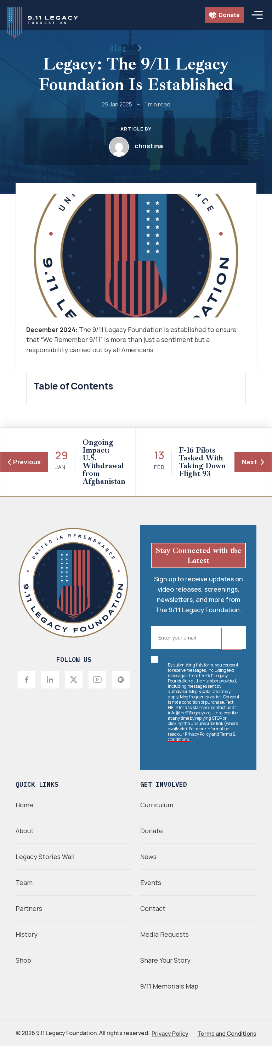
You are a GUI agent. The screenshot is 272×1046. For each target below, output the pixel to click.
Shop (23, 960)
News (148, 856)
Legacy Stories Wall (45, 856)
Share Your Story (165, 960)
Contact (152, 908)
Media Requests (164, 934)
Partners (29, 908)
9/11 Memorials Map (169, 986)
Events (150, 882)
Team (24, 882)
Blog (117, 48)
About (25, 830)
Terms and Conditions (226, 1033)
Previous (27, 462)
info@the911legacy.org (189, 713)
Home (24, 805)
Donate (229, 15)
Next (249, 462)
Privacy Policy (198, 734)
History (27, 934)
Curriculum (156, 805)
